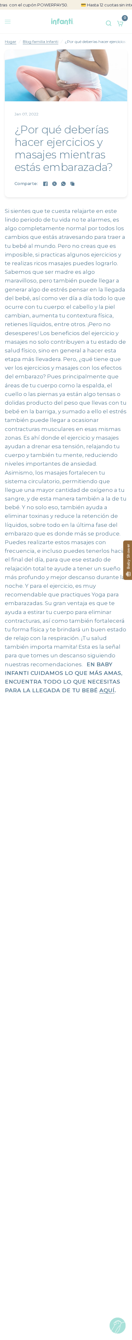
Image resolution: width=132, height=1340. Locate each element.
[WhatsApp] (63, 184)
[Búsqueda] (108, 22)
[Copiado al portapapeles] (72, 184)
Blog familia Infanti (40, 41)
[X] (54, 184)
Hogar (10, 41)
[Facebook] (45, 184)
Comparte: (26, 183)
